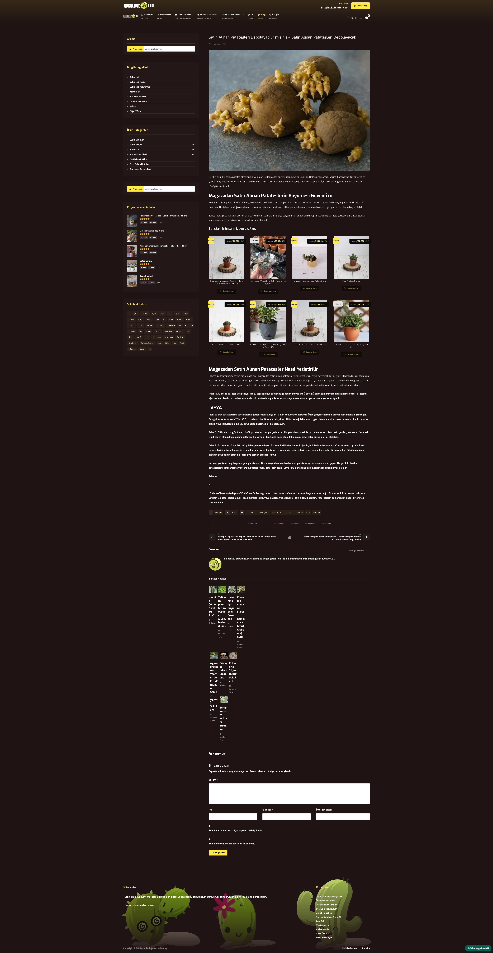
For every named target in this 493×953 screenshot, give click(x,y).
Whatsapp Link (323, 925)
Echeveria (171, 325)
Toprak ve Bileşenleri (140, 169)
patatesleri (299, 513)
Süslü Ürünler (137, 139)
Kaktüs (148, 331)
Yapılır (182, 343)
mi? (188, 331)
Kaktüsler (212, 623)
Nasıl (130, 337)
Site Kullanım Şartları (326, 904)
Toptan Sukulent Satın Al (328, 917)
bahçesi (131, 319)
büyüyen (150, 325)
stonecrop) (157, 337)
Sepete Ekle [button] (228, 291)
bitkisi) (188, 319)
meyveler (179, 331)
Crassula (160, 325)
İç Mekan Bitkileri (138, 154)
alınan (253, 513)
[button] (367, 18)
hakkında (132, 331)
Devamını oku (270, 291)
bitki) (171, 319)
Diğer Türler (136, 111)
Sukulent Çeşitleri (147, 343)
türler (167, 343)
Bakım (140, 319)
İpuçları (142, 349)
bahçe (185, 314)
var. (175, 343)
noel (146, 337)
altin (169, 314)
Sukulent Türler (138, 82)
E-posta (267, 809)
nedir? (138, 337)
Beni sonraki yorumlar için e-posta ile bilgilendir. (236, 830)
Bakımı (149, 319)
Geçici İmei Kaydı (324, 937)
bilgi (157, 319)
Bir (164, 319)
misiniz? (288, 513)
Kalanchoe (168, 331)
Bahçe (234, 513)
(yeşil (135, 314)
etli (180, 325)
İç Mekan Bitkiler (138, 96)
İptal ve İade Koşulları (326, 909)
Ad (211, 809)
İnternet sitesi (324, 809)
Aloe (162, 314)
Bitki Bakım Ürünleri (139, 164)
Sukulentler (136, 144)
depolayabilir (264, 513)
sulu (159, 343)
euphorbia (189, 325)
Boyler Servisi (322, 929)
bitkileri (179, 319)
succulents (169, 337)
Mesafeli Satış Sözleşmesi (329, 896)
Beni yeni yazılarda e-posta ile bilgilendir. (232, 843)
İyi (150, 349)
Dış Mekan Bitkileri (139, 159)
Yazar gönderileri (357, 550)
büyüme (131, 325)
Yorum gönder (218, 852)
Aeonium (144, 314)
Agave (154, 314)
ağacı (177, 314)
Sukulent (218, 513)
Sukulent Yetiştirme (140, 87)
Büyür (141, 325)
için (140, 331)
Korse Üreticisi (323, 933)
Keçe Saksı (321, 921)
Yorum (213, 779)
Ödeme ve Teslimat (325, 900)
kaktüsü (157, 331)
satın (308, 513)
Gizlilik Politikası (324, 913)
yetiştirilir (132, 349)
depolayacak (276, 513)
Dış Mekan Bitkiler (139, 101)
